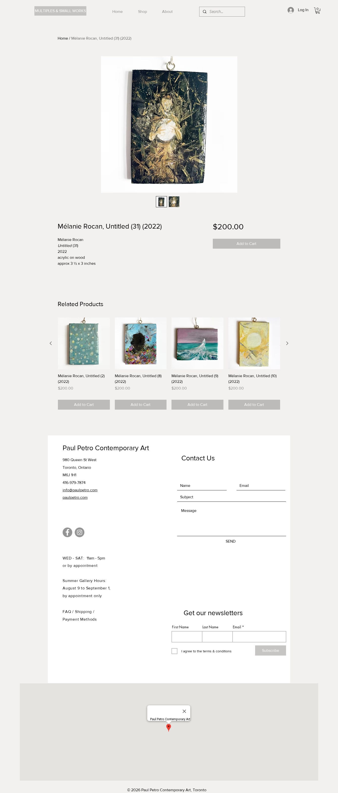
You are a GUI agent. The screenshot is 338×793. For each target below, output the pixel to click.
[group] (169, 363)
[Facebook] (67, 532)
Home (63, 38)
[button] (317, 10)
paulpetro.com (75, 497)
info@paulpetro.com (80, 490)
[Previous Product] (51, 343)
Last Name (210, 627)
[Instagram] (79, 532)
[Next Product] (287, 343)
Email (237, 627)
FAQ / (69, 611)
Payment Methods (80, 619)
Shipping (84, 611)
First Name (180, 627)
